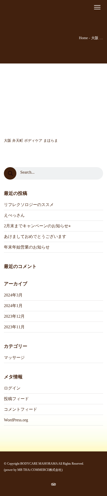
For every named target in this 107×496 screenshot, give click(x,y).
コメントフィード (20, 409)
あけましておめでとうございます (35, 236)
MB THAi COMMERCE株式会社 (39, 470)
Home (83, 38)
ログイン (12, 388)
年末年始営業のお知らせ (27, 247)
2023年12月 (14, 316)
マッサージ (14, 357)
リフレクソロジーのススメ (29, 204)
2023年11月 (14, 327)
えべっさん (14, 215)
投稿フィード (16, 398)
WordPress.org (16, 420)
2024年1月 (13, 305)
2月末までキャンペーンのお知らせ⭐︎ (37, 226)
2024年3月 (13, 295)
